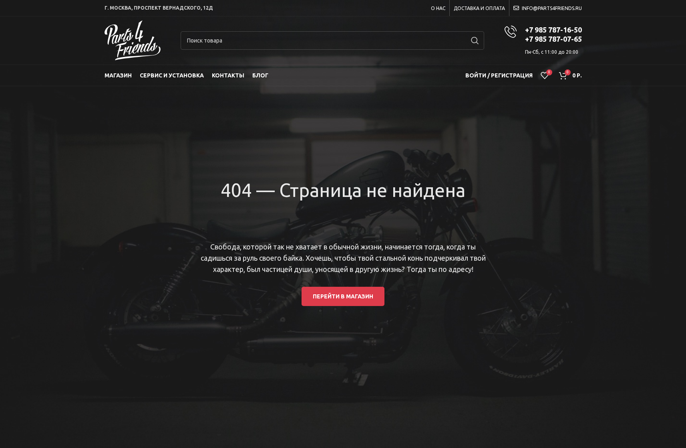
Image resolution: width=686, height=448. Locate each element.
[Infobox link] (543, 40)
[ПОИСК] (475, 40)
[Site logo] (133, 40)
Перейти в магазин (343, 296)
